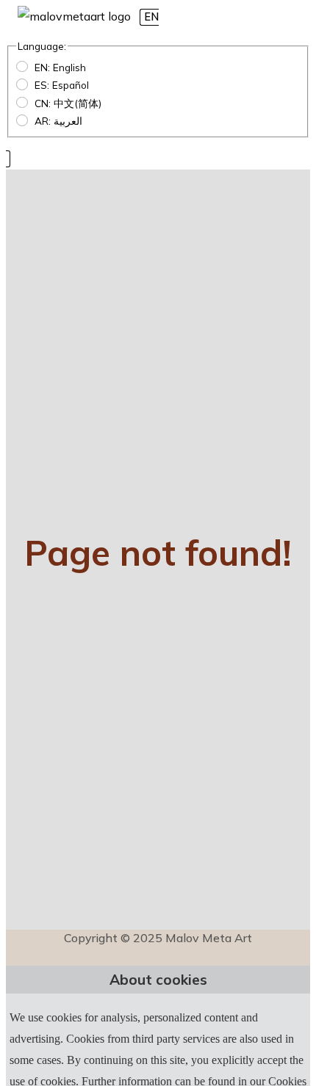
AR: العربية (58, 120)
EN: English (60, 67)
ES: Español (62, 85)
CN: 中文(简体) (68, 103)
